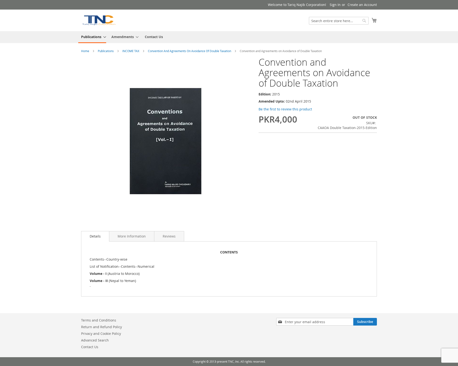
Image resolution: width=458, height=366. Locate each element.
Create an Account (362, 4)
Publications (106, 51)
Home (85, 51)
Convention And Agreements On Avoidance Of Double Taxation (189, 51)
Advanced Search (95, 340)
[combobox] (339, 21)
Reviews (169, 236)
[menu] (229, 37)
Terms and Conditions (98, 320)
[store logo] (98, 20)
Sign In (335, 4)
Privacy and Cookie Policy (101, 333)
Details (95, 236)
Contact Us (154, 37)
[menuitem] (92, 37)
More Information (132, 236)
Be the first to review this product (285, 109)
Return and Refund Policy (101, 327)
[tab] (95, 236)
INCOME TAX (130, 51)
